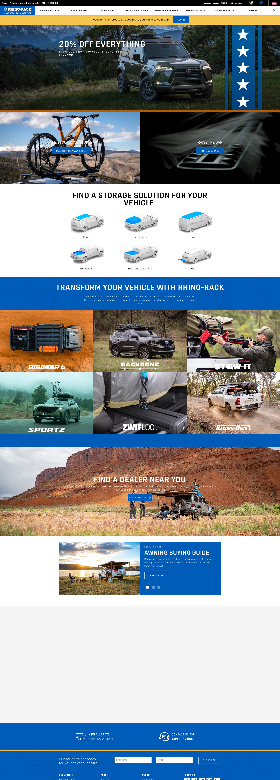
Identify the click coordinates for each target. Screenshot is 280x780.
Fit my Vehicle (50, 3)
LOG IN (181, 19)
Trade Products (224, 10)
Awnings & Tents (195, 10)
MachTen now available (71, 151)
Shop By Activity (49, 10)
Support (254, 10)
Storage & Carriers (166, 10)
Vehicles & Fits (79, 10)
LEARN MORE (156, 572)
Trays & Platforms (137, 10)
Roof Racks (108, 10)
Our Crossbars (210, 151)
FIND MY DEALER (138, 497)
